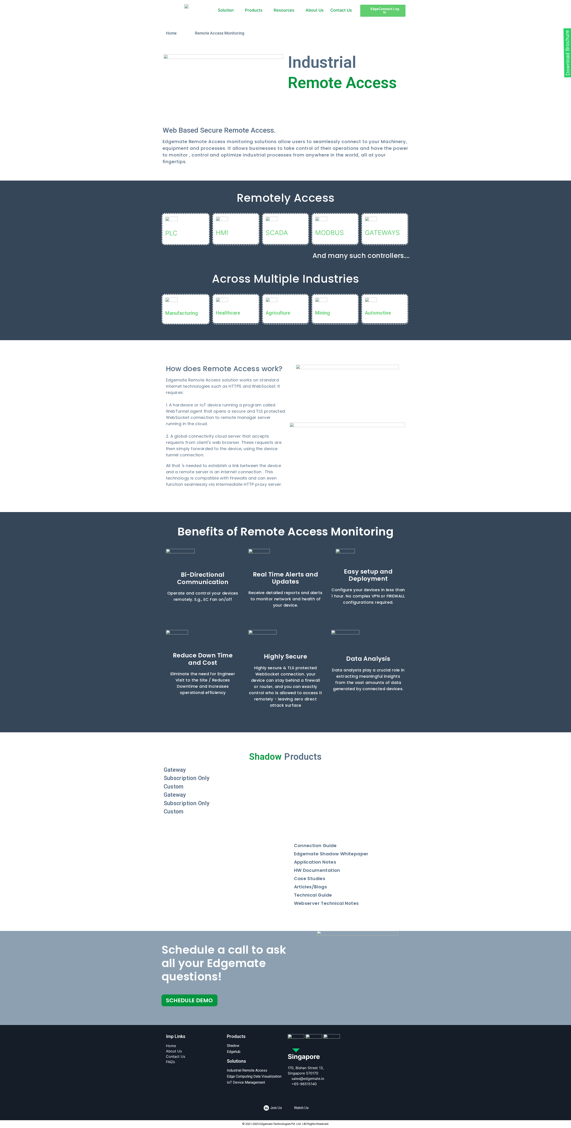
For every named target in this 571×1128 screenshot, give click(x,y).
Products (254, 10)
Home (171, 1046)
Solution (226, 10)
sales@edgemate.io (308, 1078)
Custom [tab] (174, 786)
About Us (315, 10)
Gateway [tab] (175, 770)
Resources (284, 10)
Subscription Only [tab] (187, 778)
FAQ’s (170, 1062)
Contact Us (341, 10)
